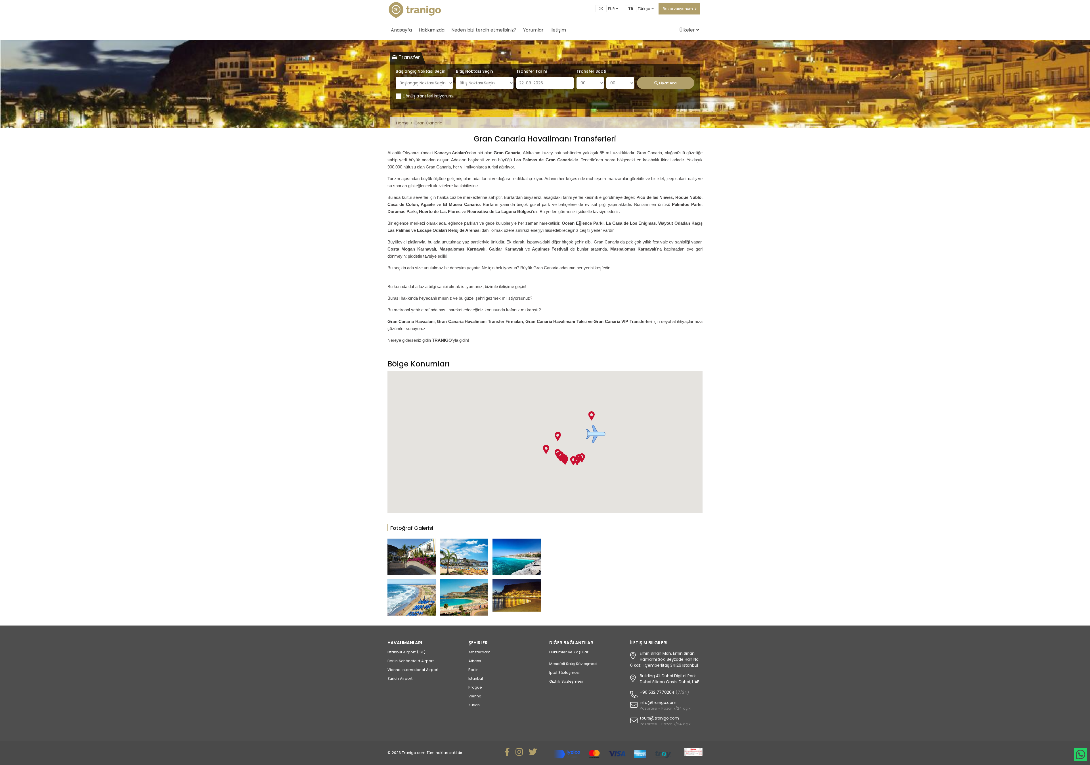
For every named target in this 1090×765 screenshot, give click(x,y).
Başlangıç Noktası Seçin (420, 71)
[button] (595, 434)
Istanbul (475, 678)
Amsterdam (479, 652)
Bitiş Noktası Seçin (474, 71)
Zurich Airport (399, 678)
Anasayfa (401, 30)
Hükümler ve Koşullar (568, 652)
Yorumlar (533, 30)
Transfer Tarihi (531, 71)
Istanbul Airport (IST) (406, 652)
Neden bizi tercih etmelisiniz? (483, 30)
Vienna (474, 696)
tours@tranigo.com (659, 718)
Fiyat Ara (667, 83)
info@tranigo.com (658, 702)
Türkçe (644, 8)
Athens (474, 661)
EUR (612, 8)
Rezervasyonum (678, 8)
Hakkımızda (432, 30)
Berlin (473, 669)
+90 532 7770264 (657, 692)
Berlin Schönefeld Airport (410, 661)
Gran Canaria (428, 123)
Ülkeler (687, 30)
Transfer (408, 57)
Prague (475, 687)
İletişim (558, 30)
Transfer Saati (591, 71)
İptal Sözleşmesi (564, 672)
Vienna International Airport (413, 669)
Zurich (474, 705)
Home (402, 123)
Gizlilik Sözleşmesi (566, 681)
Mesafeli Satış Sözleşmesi (573, 663)
